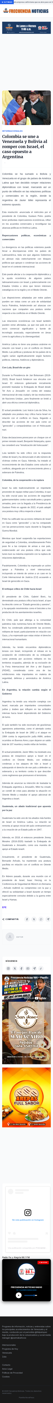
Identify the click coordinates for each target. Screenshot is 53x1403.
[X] (34, 919)
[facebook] (21, 968)
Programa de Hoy (10, 1349)
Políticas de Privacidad (12, 1373)
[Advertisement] (26, 63)
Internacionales (9, 1345)
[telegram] (34, 968)
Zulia (4, 1357)
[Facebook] (27, 919)
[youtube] (28, 968)
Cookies (6, 1376)
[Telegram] (48, 919)
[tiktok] (41, 968)
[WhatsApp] (41, 919)
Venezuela (7, 1353)
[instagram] (8, 968)
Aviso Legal (7, 1369)
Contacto (6, 1365)
